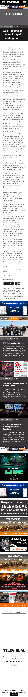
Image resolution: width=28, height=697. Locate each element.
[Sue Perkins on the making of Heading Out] (11, 2)
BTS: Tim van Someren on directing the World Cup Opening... (13, 426)
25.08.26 (16, 338)
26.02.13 (16, 26)
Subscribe (14, 658)
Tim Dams (6, 275)
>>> (4, 357)
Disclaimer (22, 656)
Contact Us (16, 656)
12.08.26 (16, 419)
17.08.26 (16, 378)
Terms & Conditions (7, 656)
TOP (14, 665)
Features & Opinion (7, 26)
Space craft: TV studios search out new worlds (15, 384)
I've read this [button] (14, 694)
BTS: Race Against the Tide (13, 343)
